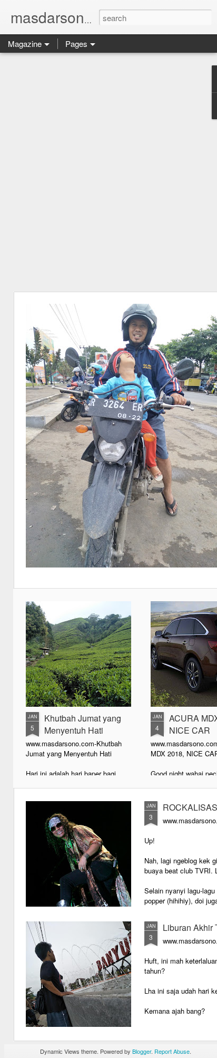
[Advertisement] (108, 172)
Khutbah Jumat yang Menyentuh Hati (82, 724)
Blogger (141, 1051)
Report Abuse (172, 1051)
